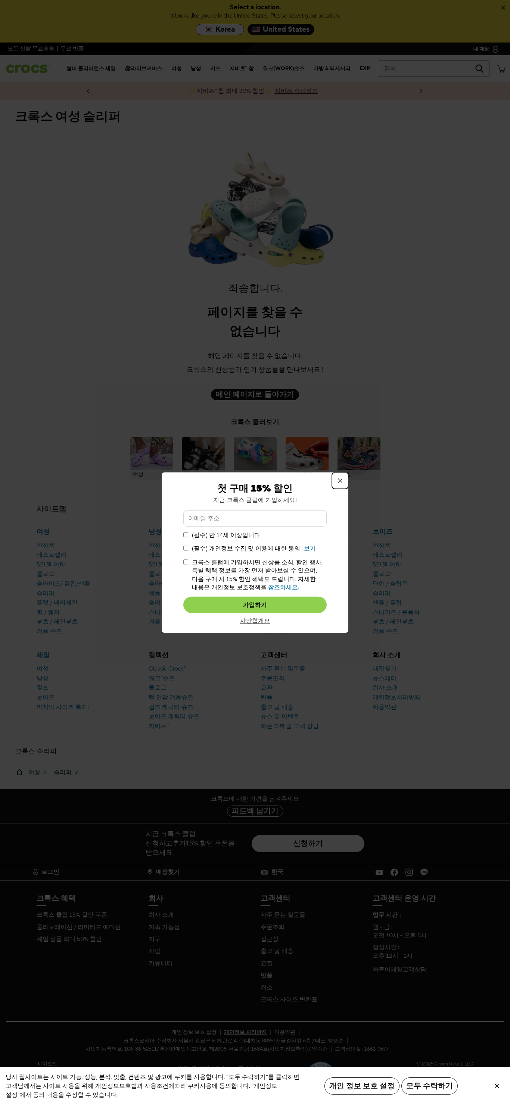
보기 (310, 548)
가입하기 (255, 605)
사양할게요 (255, 621)
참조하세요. (283, 587)
